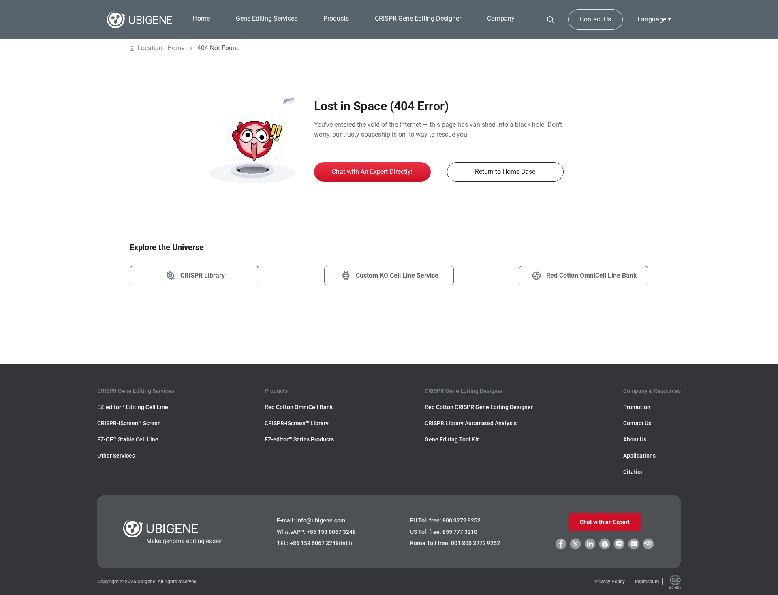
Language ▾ (654, 19)
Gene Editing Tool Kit (452, 439)
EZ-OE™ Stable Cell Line (127, 439)
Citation (633, 472)
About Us (634, 439)
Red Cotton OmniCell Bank (299, 407)
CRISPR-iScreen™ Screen (129, 423)
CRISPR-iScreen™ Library (297, 423)
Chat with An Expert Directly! (372, 172)
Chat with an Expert (605, 522)
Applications (639, 455)
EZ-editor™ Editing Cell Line (132, 407)
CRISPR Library (202, 275)
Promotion (636, 407)
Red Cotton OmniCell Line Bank (591, 275)
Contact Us (595, 19)
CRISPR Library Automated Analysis (471, 423)
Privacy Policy (609, 581)
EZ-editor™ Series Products (299, 439)
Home (201, 18)
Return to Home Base (505, 172)
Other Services (116, 455)
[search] (550, 19)
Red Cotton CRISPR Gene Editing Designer (479, 407)
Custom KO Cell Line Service (397, 275)
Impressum (647, 581)
